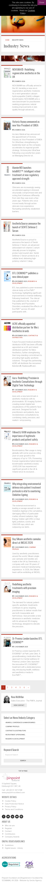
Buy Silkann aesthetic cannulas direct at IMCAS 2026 (26, 540)
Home (7, 40)
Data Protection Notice (14, 804)
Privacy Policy (10, 807)
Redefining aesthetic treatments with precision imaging (24, 587)
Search (23, 760)
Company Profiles (12, 726)
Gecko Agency (35, 880)
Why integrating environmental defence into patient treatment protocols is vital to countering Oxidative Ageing (26, 489)
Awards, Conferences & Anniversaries (20, 722)
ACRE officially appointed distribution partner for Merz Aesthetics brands (25, 327)
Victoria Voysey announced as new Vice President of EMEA (25, 123)
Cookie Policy (10, 801)
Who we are (10, 825)
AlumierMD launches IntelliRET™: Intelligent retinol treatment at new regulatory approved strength (26, 173)
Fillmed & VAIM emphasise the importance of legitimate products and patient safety (26, 435)
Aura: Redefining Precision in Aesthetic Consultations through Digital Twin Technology (27, 381)
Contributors (10, 834)
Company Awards (12, 837)
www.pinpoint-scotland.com (13, 792)
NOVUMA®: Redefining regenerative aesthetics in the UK (26, 73)
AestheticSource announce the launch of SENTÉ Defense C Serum (26, 227)
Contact (8, 831)
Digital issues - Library (14, 848)
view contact (19, 705)
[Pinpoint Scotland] (11, 777)
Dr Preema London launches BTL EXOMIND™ (27, 640)
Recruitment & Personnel (15, 735)
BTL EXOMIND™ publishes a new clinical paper (25, 275)
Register (8, 828)
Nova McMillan (17, 697)
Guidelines (9, 845)
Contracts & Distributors (16, 731)
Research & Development (15, 739)
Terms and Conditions (14, 809)
